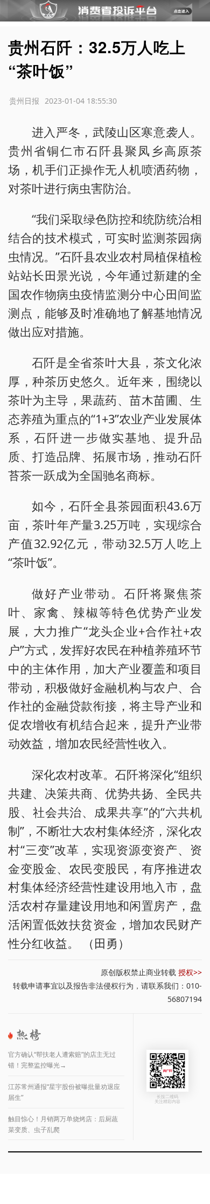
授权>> (190, 972)
